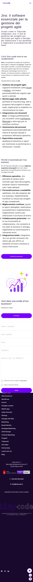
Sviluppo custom (7, 406)
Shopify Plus (6, 393)
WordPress (5, 399)
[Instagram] (5, 571)
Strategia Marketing (9, 428)
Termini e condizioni (24, 492)
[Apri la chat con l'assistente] (29, 570)
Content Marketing (8, 435)
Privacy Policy (23, 380)
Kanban (7, 90)
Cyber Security (7, 412)
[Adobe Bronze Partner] (9, 473)
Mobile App (5, 409)
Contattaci (16, 315)
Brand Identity (6, 425)
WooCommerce (7, 396)
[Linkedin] (8, 571)
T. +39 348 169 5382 (17, 479)
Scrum (29, 88)
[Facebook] (1, 571)
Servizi (4, 402)
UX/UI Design (6, 432)
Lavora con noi (7, 451)
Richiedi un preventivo (16, 256)
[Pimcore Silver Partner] (23, 473)
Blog (3, 454)
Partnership (6, 448)
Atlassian (21, 64)
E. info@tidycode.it (16, 484)
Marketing (5, 422)
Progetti (4, 438)
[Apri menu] (30, 3)
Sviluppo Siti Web (8, 418)
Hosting (4, 415)
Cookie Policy (7, 492)
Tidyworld (5, 441)
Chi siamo (5, 444)
